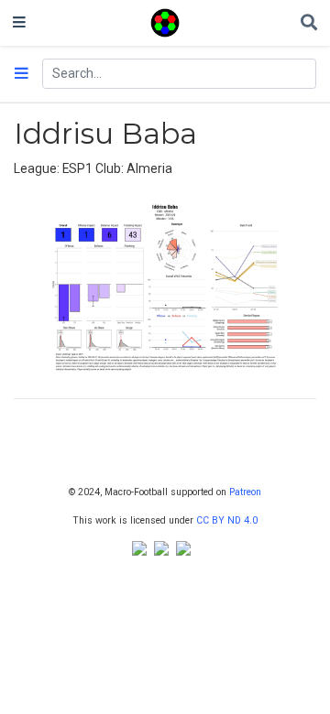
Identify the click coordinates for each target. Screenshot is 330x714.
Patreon (245, 492)
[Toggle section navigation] (21, 74)
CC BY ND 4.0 (227, 520)
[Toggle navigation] (19, 23)
